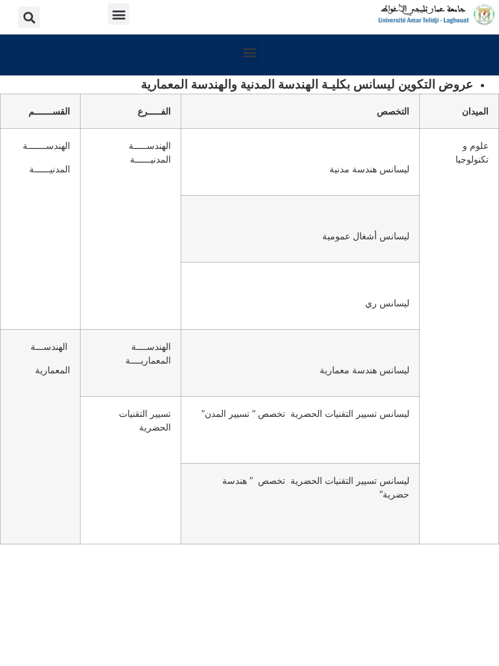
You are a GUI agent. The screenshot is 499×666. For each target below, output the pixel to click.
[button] (118, 14)
